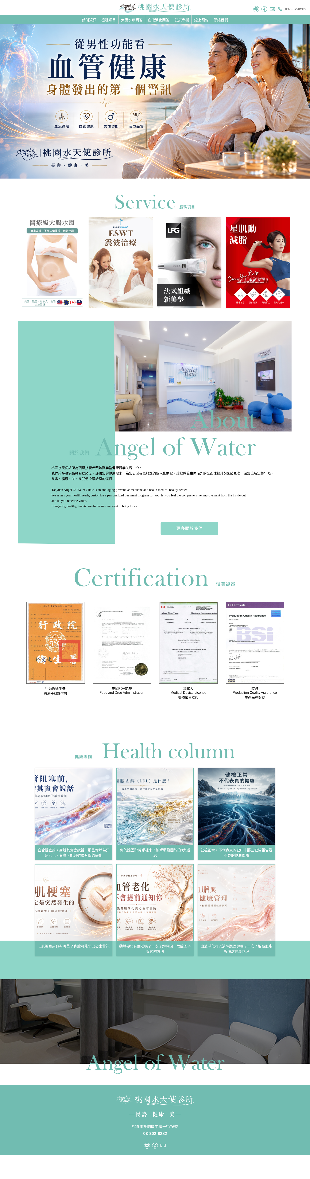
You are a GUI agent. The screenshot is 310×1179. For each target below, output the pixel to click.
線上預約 (201, 20)
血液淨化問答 (158, 20)
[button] (136, 178)
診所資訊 (89, 20)
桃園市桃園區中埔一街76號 (155, 1127)
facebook (264, 9)
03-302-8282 (295, 9)
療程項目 (108, 20)
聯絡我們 (221, 20)
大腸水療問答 (132, 20)
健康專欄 (182, 20)
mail (272, 9)
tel (256, 9)
